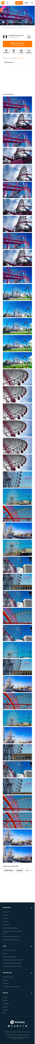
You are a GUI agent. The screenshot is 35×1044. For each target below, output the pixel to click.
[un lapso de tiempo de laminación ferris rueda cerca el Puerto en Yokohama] (17, 854)
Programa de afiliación (9, 956)
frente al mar (8, 870)
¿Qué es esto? (20, 58)
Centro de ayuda (8, 978)
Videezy (5, 917)
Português (6, 1005)
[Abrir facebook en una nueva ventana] (8, 1027)
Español (5, 1002)
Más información (8, 61)
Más (4, 1014)
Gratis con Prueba (17, 44)
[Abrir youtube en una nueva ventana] (25, 1027)
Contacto (5, 981)
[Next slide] (28, 870)
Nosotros (5, 985)
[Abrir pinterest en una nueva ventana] (17, 1027)
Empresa (5, 921)
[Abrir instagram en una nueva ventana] (11, 1027)
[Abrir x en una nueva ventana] (22, 1027)
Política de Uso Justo (16, 1040)
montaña (19, 870)
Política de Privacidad (22, 1038)
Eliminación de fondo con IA (11, 936)
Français (5, 1011)
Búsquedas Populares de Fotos (12, 964)
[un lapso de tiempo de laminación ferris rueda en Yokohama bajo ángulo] (17, 462)
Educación (6, 924)
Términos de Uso (10, 1038)
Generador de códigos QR (10, 939)
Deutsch (5, 1008)
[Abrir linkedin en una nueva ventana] (14, 1027)
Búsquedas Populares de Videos (12, 968)
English (5, 998)
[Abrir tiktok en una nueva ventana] (19, 1027)
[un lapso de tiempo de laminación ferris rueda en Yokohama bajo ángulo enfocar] (17, 376)
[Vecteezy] (3, 3)
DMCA (5, 953)
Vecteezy (5, 914)
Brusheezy (6, 911)
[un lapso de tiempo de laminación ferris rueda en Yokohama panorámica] (17, 547)
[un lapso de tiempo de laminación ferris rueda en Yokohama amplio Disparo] (17, 104)
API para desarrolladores (10, 927)
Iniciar (26, 3)
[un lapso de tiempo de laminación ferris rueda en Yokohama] (17, 717)
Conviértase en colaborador (11, 988)
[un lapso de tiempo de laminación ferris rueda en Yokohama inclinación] (17, 496)
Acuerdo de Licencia (9, 949)
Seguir (29, 37)
